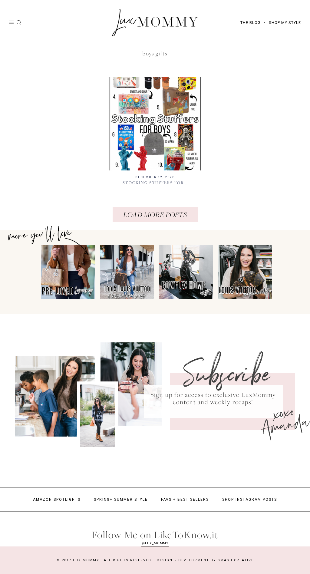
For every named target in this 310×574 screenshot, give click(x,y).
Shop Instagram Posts (249, 499)
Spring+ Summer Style (121, 499)
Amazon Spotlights (57, 499)
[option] (66, 272)
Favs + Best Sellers (185, 499)
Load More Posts (155, 214)
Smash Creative (236, 560)
